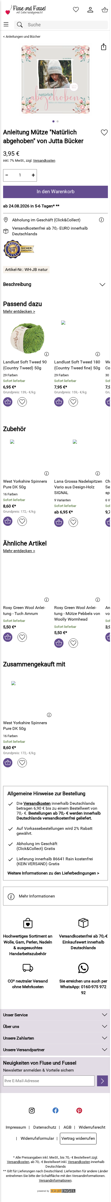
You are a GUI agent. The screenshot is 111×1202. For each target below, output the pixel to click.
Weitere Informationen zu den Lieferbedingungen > (53, 873)
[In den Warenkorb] (7, 402)
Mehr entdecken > (19, 311)
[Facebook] (55, 1110)
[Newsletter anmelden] (102, 1080)
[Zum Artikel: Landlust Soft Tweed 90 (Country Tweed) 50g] (27, 338)
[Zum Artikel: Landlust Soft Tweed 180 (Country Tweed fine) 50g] (78, 338)
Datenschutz (44, 1127)
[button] (103, 47)
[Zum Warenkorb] (105, 10)
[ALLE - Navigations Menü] (6, 24)
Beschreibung (17, 284)
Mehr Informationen (37, 896)
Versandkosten (44, 160)
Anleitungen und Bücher (23, 36)
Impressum (16, 1127)
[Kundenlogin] (90, 10)
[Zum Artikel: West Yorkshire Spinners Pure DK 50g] (27, 457)
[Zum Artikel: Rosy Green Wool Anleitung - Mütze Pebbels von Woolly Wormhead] (78, 583)
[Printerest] (79, 1110)
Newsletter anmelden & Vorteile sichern (38, 1070)
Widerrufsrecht (92, 1127)
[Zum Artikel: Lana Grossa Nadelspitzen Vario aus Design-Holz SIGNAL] (78, 457)
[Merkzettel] (76, 10)
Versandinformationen (55, 1180)
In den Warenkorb (56, 191)
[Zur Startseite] (27, 10)
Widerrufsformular (37, 1138)
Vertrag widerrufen (78, 1138)
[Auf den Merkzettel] (104, 132)
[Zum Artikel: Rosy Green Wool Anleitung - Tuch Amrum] (27, 583)
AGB (68, 1127)
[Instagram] (32, 1110)
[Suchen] (21, 25)
